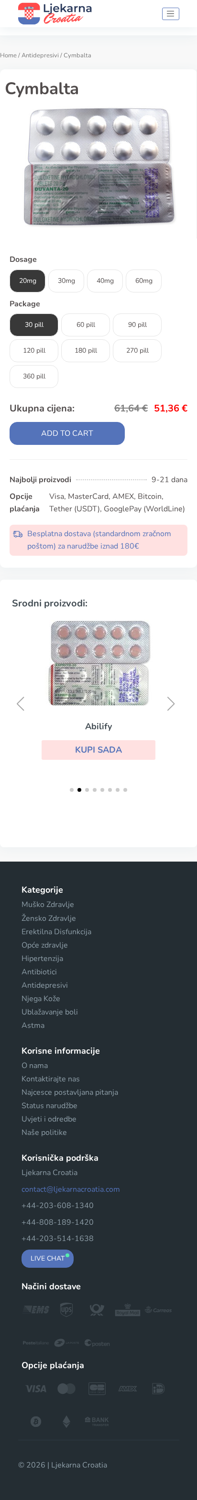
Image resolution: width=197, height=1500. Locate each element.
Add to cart (67, 433)
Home (8, 55)
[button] (98, 749)
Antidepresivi (40, 55)
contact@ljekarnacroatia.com (71, 1189)
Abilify (98, 726)
